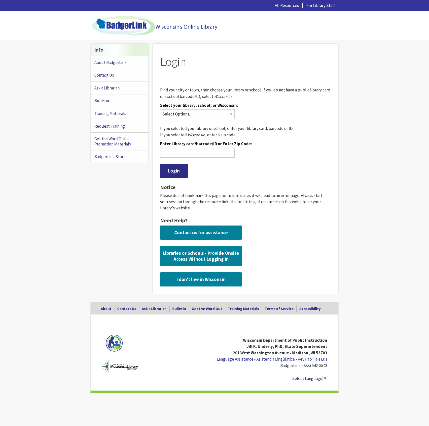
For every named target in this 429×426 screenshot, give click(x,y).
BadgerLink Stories (111, 156)
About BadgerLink (110, 62)
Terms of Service (279, 308)
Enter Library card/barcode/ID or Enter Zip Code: (206, 143)
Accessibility (310, 308)
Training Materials (110, 113)
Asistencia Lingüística (275, 359)
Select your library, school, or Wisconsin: (199, 105)
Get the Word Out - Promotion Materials (112, 141)
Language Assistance (235, 359)
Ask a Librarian (107, 88)
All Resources (287, 5)
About (106, 308)
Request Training (109, 126)
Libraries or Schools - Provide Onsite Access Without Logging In (201, 256)
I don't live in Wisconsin (201, 279)
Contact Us (104, 75)
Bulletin (101, 100)
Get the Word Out (207, 308)
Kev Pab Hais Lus (312, 359)
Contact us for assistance (201, 232)
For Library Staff (320, 5)
